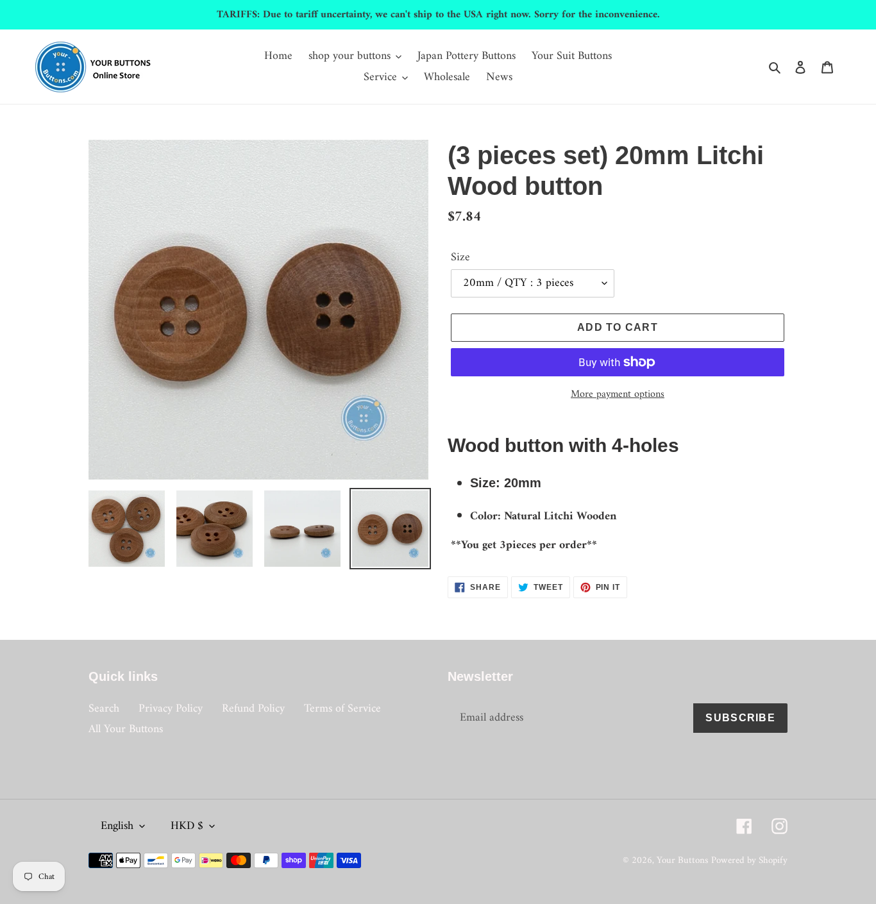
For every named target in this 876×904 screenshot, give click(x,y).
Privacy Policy (171, 709)
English (117, 826)
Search (103, 709)
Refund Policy (253, 709)
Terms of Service (342, 709)
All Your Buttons (125, 729)
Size (460, 257)
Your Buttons (682, 860)
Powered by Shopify (749, 860)
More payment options (617, 394)
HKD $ (187, 826)
